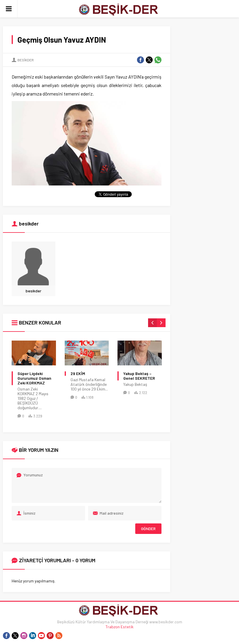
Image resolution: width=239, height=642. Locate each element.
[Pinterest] (50, 635)
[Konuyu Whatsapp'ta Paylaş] (157, 59)
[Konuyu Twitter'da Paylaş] (149, 59)
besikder (25, 60)
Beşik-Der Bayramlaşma (136, 376)
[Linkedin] (32, 635)
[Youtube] (41, 635)
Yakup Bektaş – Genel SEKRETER (86, 376)
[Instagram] (23, 635)
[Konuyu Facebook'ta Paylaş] (140, 59)
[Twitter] (15, 635)
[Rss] (58, 635)
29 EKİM (25, 373)
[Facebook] (6, 635)
